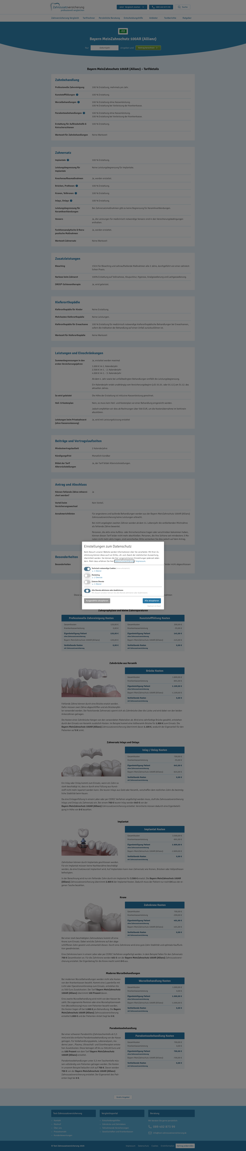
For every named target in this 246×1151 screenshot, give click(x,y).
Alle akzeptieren (152, 601)
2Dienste (97, 577)
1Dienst (96, 571)
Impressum (140, 561)
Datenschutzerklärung (124, 561)
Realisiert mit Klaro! (154, 606)
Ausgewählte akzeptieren (97, 601)
